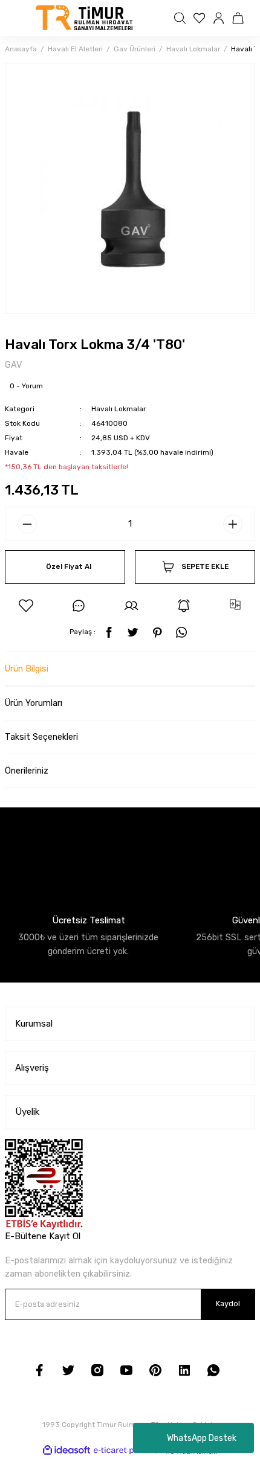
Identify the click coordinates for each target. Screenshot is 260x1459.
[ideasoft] (66, 1450)
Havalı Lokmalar (118, 409)
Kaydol (228, 1303)
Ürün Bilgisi (26, 669)
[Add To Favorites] (26, 605)
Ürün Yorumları (33, 703)
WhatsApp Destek (201, 1438)
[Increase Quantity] (232, 524)
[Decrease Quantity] (27, 524)
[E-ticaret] (128, 1450)
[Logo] (84, 18)
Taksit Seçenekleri (41, 737)
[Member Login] (220, 18)
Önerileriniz (26, 771)
